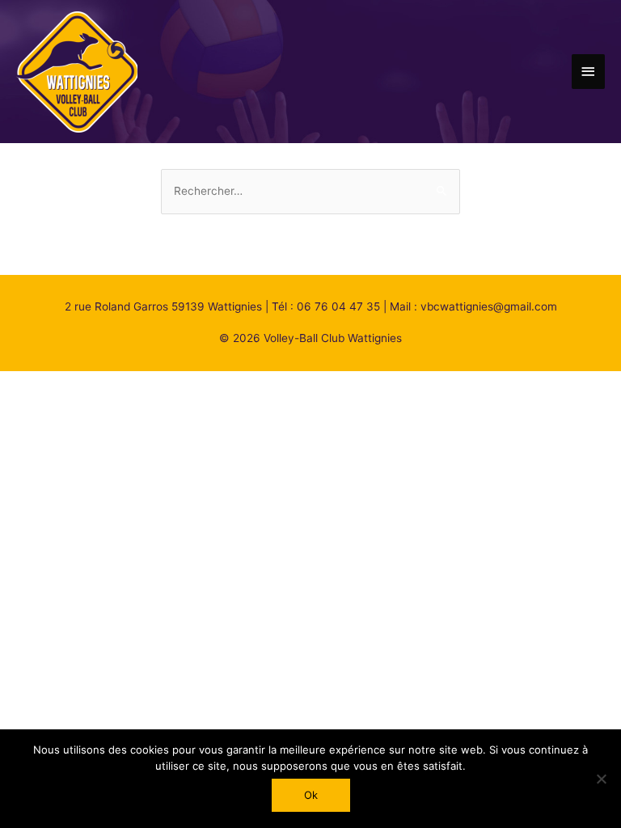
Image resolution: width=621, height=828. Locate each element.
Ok (311, 794)
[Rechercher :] (310, 190)
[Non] (601, 779)
